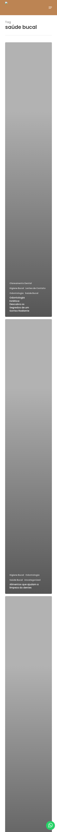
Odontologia (17, 293)
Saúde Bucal (31, 293)
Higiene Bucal (17, 288)
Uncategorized (32, 580)
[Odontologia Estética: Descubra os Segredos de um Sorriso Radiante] (28, 179)
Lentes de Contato (35, 288)
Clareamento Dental (21, 283)
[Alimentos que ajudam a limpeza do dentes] (28, 456)
